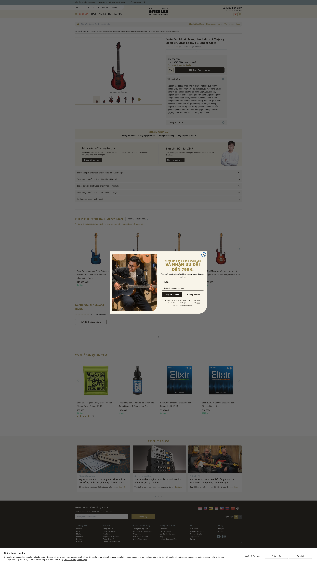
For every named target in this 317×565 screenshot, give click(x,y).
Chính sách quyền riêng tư (75, 560)
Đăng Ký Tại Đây (172, 294)
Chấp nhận (276, 556)
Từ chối (300, 556)
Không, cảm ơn (193, 295)
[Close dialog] (203, 254)
